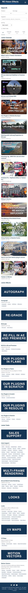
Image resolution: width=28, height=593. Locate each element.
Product (3, 11)
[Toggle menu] (25, 2)
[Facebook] (11, 585)
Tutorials (9, 32)
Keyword (3, 16)
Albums (17, 32)
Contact (15, 590)
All (3, 32)
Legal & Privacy (22, 589)
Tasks (23, 32)
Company (10, 589)
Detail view (5, 28)
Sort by (3, 22)
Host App (15, 11)
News (15, 589)
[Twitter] (14, 585)
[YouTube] (16, 585)
